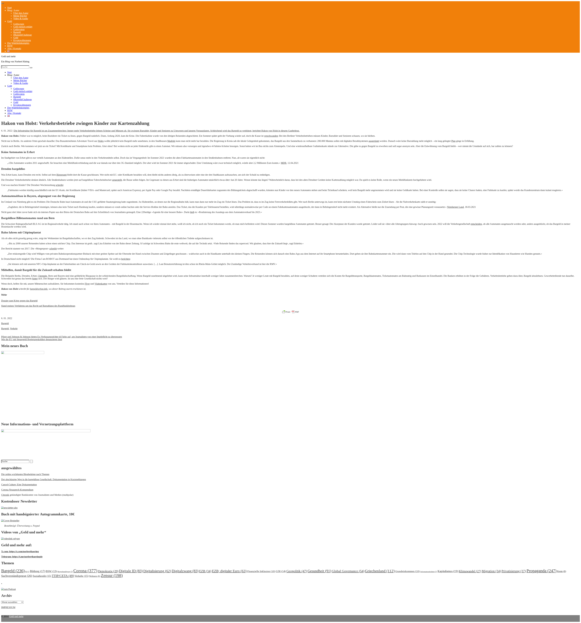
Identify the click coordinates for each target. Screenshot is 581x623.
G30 (281, 571)
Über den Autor (20, 13)
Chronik (5, 495)
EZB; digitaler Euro (229, 571)
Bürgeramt (61, 174)
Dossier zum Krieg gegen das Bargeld (19, 300)
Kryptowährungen (22, 40)
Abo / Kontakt (14, 48)
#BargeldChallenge (22, 35)
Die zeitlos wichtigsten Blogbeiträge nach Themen (25, 474)
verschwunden (271, 136)
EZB (205, 571)
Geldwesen (18, 24)
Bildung (37, 571)
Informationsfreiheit (428, 571)
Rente (561, 571)
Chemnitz (42, 276)
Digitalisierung (157, 571)
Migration (491, 571)
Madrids (171, 141)
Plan (453, 141)
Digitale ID (131, 571)
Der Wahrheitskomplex (18, 43)
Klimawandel (470, 571)
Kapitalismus (448, 571)
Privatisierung (514, 571)
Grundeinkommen (407, 571)
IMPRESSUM (8, 607)
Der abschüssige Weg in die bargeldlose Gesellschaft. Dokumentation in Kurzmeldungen (43, 479)
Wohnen (94, 576)
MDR (283, 163)
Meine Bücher (20, 16)
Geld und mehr (16, 616)
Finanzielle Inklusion (261, 571)
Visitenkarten (101, 283)
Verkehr (14, 328)
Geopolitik (296, 571)
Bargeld (17, 32)
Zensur (112, 575)
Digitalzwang (185, 571)
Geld (9, 21)
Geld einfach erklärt (22, 26)
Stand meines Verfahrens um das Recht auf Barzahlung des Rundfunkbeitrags (38, 306)
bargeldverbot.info (39, 289)
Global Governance (348, 571)
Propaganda (541, 570)
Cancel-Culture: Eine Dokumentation (19, 484)
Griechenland (380, 571)
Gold (15, 37)
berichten (125, 259)
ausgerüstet (374, 141)
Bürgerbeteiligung (65, 571)
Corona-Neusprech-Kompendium (17, 489)
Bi (27, 571)
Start (9, 7)
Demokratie (108, 571)
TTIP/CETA (63, 576)
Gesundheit (319, 571)
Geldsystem (19, 29)
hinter (35, 278)
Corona (85, 570)
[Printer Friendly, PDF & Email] (290, 312)
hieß (192, 212)
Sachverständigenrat (16, 575)
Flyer (87, 283)
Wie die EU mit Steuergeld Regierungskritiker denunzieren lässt (31, 339)
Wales (101, 141)
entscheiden (476, 224)
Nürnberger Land (455, 207)
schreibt (59, 185)
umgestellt (117, 180)
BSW (10, 45)
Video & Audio (20, 18)
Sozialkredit (42, 575)
